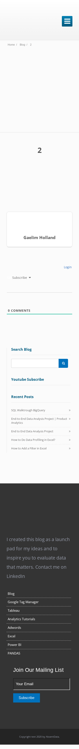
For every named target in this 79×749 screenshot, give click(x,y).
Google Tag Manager (23, 602)
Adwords (14, 627)
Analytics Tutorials (21, 619)
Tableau (14, 610)
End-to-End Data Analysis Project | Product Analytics (39, 421)
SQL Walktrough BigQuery (28, 410)
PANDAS (14, 653)
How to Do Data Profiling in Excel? (33, 440)
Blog (11, 593)
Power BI (14, 644)
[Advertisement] (39, 90)
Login (67, 267)
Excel (11, 636)
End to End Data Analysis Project (32, 431)
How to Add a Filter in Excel (29, 448)
